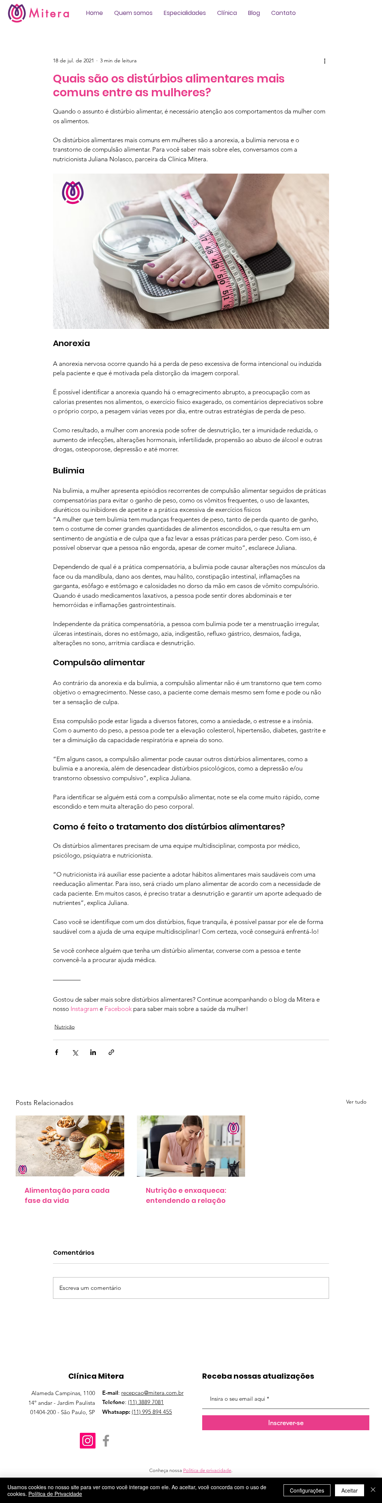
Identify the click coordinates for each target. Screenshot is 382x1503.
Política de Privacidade (55, 1493)
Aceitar (349, 1490)
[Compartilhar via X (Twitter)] (74, 1052)
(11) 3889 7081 (146, 1402)
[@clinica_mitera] (88, 1440)
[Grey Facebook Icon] (106, 1440)
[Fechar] (373, 1490)
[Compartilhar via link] (111, 1052)
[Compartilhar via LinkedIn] (93, 1052)
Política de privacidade (207, 1470)
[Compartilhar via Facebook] (56, 1052)
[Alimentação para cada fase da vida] (70, 1145)
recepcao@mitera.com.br (152, 1392)
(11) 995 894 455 (152, 1411)
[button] (133, 13)
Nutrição (64, 1026)
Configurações (307, 1490)
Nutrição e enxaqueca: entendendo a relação (186, 1195)
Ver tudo (356, 1101)
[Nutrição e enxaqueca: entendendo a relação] (191, 1146)
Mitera (50, 13)
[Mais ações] (324, 60)
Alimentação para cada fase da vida (67, 1195)
